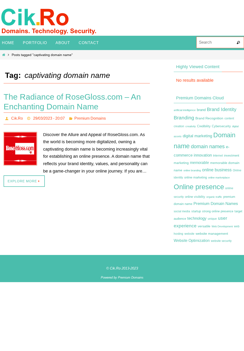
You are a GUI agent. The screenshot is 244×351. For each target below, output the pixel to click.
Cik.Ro (17, 118)
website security (221, 240)
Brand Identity (221, 109)
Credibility (204, 126)
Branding (184, 118)
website (189, 233)
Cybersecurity (221, 126)
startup (196, 211)
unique (212, 218)
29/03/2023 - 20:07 (49, 118)
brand (201, 110)
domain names (208, 146)
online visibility (195, 196)
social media (182, 211)
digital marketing (197, 135)
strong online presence (217, 211)
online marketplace (219, 177)
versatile (204, 226)
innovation (203, 155)
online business (217, 170)
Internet (218, 155)
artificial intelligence (185, 110)
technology (197, 218)
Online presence (199, 187)
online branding (192, 170)
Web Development (222, 226)
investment (231, 155)
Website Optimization (192, 241)
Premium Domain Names (215, 203)
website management (212, 233)
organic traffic (214, 196)
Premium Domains (90, 118)
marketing (181, 163)
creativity (190, 126)
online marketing (195, 177)
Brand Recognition (209, 118)
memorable (199, 162)
